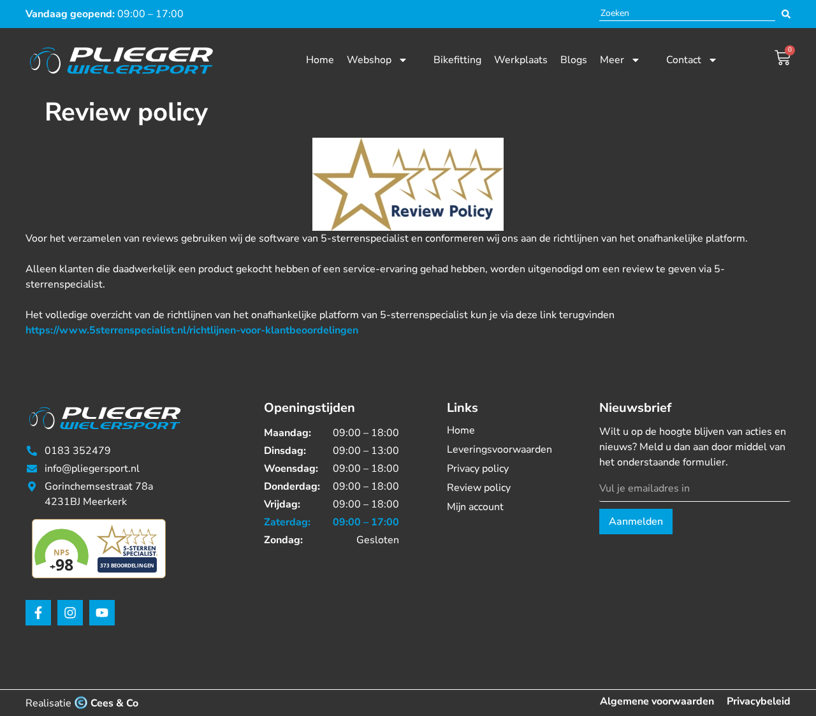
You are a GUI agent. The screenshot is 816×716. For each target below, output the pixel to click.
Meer (612, 60)
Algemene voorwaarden (657, 701)
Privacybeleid (758, 701)
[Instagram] (70, 612)
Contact (683, 60)
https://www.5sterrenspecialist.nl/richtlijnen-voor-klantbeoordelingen (192, 330)
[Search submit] (786, 14)
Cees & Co (114, 703)
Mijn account (475, 506)
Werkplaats (521, 60)
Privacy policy (478, 468)
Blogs (573, 60)
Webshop (369, 60)
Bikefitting (457, 60)
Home (320, 60)
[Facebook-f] (38, 612)
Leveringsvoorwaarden (499, 449)
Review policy (479, 487)
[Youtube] (102, 612)
